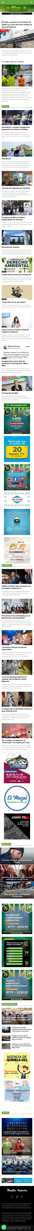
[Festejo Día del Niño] (17, 383)
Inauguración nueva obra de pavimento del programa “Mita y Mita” (15, 363)
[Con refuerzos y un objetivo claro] (17, 1165)
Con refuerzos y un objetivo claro (14, 1172)
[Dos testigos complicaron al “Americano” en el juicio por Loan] (17, 730)
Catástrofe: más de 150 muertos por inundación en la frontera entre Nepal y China (22, 1045)
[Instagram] (17, 1197)
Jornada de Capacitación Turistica (16, 188)
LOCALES (4, 124)
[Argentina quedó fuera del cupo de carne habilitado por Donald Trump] (17, 873)
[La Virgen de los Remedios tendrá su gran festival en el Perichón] (17, 699)
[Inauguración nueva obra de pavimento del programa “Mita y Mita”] (17, 351)
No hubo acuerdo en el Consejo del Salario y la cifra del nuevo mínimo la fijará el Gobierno (17, 24)
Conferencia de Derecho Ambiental (16, 275)
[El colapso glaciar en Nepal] (17, 76)
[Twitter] (21, 1197)
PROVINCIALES (5, 583)
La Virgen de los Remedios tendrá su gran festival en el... (17, 710)
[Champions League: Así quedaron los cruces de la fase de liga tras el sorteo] (17, 1127)
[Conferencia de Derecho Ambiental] (17, 265)
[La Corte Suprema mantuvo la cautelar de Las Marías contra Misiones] (17, 667)
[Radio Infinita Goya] (17, 8)
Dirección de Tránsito (10, 247)
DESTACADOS (5, 85)
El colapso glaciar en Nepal (13, 62)
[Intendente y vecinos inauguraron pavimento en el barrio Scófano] (17, 117)
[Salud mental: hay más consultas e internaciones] (17, 890)
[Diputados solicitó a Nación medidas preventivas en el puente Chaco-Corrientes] (6, 1038)
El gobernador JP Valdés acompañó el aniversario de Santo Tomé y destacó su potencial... (22, 1029)
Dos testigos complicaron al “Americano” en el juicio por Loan (16, 741)
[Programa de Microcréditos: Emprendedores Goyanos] (17, 207)
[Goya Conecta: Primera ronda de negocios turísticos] (17, 320)
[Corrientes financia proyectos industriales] (17, 637)
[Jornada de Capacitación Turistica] (17, 178)
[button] (3, 2)
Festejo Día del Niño (10, 393)
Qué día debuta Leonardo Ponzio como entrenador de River (16, 1152)
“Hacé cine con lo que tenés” (14, 302)
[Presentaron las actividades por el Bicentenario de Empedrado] (17, 606)
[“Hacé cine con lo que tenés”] (17, 292)
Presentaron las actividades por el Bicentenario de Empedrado (16, 617)
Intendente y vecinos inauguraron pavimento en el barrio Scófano (16, 128)
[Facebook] (12, 1197)
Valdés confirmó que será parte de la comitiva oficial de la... (16, 587)
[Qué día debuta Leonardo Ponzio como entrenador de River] (17, 1146)
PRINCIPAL (4, 30)
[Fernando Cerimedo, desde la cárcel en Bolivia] (17, 856)
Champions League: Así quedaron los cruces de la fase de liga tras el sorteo (16, 1133)
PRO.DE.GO (6, 159)
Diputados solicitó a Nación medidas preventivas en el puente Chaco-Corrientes (21, 1037)
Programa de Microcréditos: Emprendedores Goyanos (13, 218)
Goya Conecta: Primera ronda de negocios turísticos (15, 331)
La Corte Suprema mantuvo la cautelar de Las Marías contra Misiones (14, 679)
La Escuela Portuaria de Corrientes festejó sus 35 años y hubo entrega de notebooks (16, 1020)
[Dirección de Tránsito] (17, 237)
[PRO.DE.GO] (17, 149)
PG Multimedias (27, 1229)
